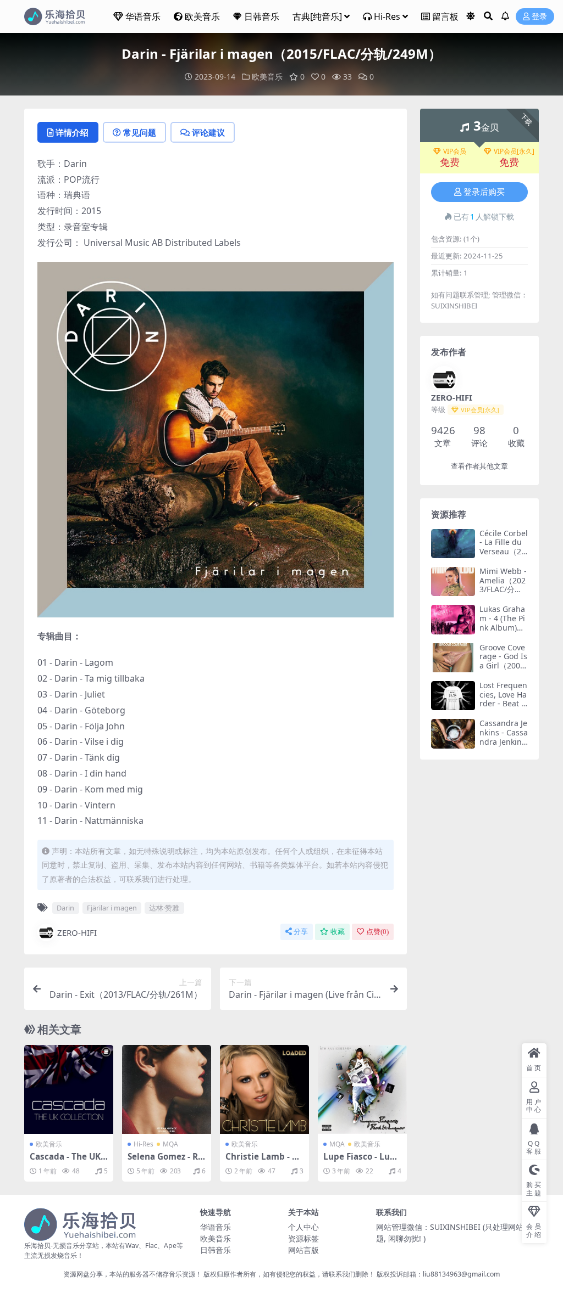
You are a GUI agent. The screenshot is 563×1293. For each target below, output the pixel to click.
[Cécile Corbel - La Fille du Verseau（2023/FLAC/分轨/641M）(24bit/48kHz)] (453, 543)
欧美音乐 (202, 16)
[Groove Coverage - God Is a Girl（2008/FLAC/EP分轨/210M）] (453, 657)
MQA (170, 1144)
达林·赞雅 (164, 908)
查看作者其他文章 (479, 466)
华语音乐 (143, 16)
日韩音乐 (261, 16)
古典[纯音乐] (317, 16)
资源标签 (303, 1238)
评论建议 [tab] (208, 132)
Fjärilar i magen (112, 908)
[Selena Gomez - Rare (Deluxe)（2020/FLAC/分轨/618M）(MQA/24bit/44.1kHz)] (166, 1089)
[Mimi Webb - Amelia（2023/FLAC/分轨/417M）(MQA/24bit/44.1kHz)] (453, 581)
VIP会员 (454, 151)
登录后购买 (484, 192)
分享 (301, 931)
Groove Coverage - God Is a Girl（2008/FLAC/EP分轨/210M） (503, 665)
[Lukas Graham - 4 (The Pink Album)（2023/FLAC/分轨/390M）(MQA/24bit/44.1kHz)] (453, 619)
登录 (539, 17)
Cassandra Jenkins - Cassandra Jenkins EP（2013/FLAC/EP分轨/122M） (503, 746)
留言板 (445, 16)
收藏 (337, 931)
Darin (65, 908)
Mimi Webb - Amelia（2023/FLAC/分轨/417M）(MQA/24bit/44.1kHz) (503, 594)
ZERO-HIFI (77, 932)
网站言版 (303, 1250)
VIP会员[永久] (514, 151)
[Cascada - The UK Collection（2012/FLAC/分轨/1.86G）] (68, 1089)
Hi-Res (387, 16)
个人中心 (303, 1227)
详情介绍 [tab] (72, 132)
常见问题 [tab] (139, 132)
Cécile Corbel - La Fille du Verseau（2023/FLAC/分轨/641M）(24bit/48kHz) (503, 556)
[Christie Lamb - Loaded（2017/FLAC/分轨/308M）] (264, 1089)
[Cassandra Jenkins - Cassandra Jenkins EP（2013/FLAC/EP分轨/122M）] (453, 733)
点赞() (377, 931)
